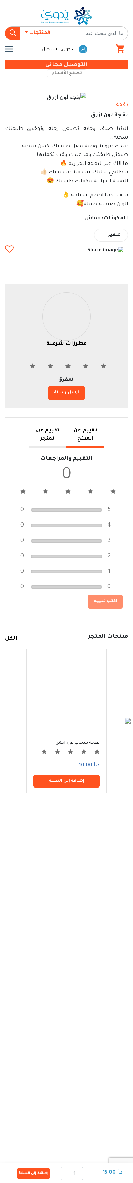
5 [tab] (81, 798)
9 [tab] (41, 798)
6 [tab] (71, 798)
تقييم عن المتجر (47, 435)
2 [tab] (112, 798)
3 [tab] (102, 798)
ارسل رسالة (66, 392)
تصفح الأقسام (66, 73)
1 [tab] (122, 798)
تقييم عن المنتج (85, 435)
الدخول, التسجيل (59, 49)
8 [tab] (51, 798)
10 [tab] (30, 798)
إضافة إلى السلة (33, 1173)
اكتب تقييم (105, 601)
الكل (11, 639)
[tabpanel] (66, 721)
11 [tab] (20, 798)
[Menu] (9, 49)
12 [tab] (10, 798)
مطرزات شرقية (66, 344)
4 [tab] (92, 798)
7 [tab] (61, 798)
